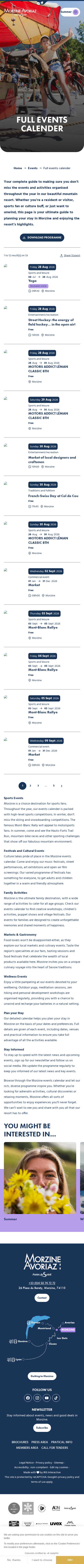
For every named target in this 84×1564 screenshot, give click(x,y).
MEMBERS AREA (27, 1448)
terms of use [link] (38, 1482)
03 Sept (47, 613)
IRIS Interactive (52, 1472)
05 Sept (46, 698)
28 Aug (43, 267)
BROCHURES (20, 1442)
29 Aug (46, 399)
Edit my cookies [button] (59, 1467)
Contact (42, 1297)
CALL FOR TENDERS (54, 1448)
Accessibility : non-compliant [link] (31, 1467)
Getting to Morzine (42, 1376)
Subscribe (42, 1427)
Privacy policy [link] (44, 1463)
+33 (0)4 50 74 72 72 (42, 1283)
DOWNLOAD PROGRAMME (44, 237)
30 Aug (44, 446)
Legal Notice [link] (26, 1463)
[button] (42, 3)
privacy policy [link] (66, 1477)
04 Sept (43, 656)
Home (18, 168)
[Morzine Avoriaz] (21, 12)
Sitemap (58, 1463)
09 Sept (50, 740)
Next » (61, 786)
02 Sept (50, 571)
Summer (10, 1219)
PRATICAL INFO (61, 1442)
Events (33, 168)
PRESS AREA (39, 1442)
